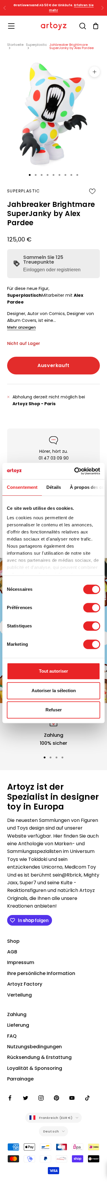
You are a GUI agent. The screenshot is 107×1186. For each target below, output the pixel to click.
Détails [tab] (53, 487)
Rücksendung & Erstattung (39, 1057)
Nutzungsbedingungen (34, 1046)
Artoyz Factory (24, 984)
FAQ (12, 1036)
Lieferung (18, 1025)
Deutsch (51, 1131)
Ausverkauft (53, 365)
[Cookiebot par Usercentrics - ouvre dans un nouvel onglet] (75, 471)
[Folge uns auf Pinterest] (56, 1098)
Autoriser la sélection (54, 690)
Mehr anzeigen (21, 327)
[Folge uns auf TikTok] (87, 1098)
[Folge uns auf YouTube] (72, 1098)
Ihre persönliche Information (41, 973)
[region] (53, 731)
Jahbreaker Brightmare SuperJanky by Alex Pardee (71, 46)
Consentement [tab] (22, 487)
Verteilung (19, 995)
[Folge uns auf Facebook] (10, 1098)
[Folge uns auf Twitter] (26, 1098)
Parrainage (20, 1078)
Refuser (53, 709)
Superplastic (36, 44)
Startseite (15, 44)
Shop (13, 941)
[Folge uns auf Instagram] (41, 1098)
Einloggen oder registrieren (52, 269)
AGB (12, 951)
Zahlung (16, 1014)
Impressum (20, 962)
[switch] (91, 607)
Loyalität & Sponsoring (34, 1068)
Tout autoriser (53, 671)
